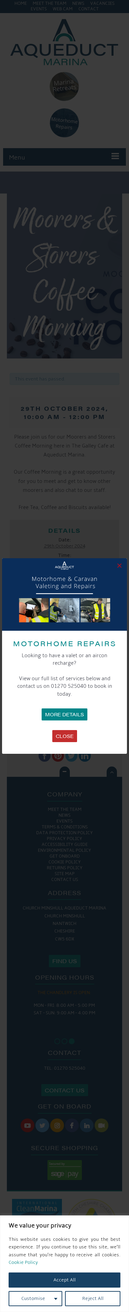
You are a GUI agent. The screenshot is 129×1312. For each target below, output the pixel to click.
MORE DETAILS (64, 714)
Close (65, 735)
